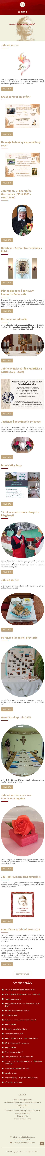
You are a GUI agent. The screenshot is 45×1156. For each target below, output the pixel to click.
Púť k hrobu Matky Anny (13, 1082)
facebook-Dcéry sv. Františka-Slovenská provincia (22, 1102)
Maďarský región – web (22, 1119)
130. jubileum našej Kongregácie (17, 1043)
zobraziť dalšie (22, 974)
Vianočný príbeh (11, 1073)
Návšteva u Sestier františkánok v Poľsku (20, 990)
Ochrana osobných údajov (22, 1099)
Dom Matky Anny (11, 1015)
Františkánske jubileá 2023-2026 (17, 1068)
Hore (42, 1143)
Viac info (7, 89)
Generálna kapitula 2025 (14, 1033)
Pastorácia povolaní (22, 1113)
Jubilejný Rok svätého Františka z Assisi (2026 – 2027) (22, 1004)
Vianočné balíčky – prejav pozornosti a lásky (21, 1077)
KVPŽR (22, 1108)
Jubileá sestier (10, 1024)
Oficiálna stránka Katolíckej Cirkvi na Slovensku (22, 1110)
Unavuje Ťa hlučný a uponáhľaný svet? (19, 1057)
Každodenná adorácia (13, 999)
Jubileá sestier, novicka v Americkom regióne (21, 1038)
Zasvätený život (22, 1105)
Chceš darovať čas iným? (14, 1052)
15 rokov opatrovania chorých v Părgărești (20, 1020)
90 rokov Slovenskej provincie (16, 1029)
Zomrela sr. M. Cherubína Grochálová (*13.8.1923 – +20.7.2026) (23, 1062)
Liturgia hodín (22, 1116)
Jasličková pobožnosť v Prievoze (17, 1010)
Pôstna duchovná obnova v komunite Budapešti (22, 994)
